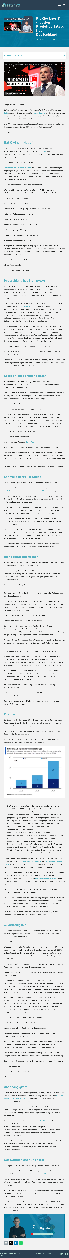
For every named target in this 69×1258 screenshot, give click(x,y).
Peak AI (42, 151)
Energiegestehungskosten (45, 878)
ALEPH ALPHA (40, 1121)
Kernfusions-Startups (32, 861)
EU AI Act (30, 442)
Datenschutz (47, 1253)
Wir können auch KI (38, 1174)
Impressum (36, 1253)
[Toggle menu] (59, 5)
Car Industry (53, 39)
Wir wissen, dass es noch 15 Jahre (17, 168)
